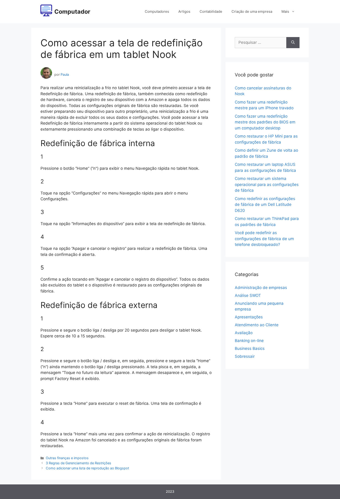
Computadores (157, 11)
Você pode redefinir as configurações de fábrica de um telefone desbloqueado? (264, 238)
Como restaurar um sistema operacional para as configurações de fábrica (267, 184)
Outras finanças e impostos (67, 458)
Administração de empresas (261, 287)
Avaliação (244, 332)
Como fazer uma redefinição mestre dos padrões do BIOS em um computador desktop (265, 122)
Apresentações (249, 317)
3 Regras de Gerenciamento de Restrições (78, 463)
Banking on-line (249, 340)
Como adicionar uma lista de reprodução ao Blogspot (87, 468)
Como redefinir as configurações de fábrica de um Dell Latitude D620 (265, 204)
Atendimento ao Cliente (256, 325)
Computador (72, 11)
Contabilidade (211, 11)
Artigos (184, 11)
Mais (285, 11)
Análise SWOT (248, 295)
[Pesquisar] (293, 42)
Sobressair (245, 356)
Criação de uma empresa (252, 11)
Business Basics (250, 348)
